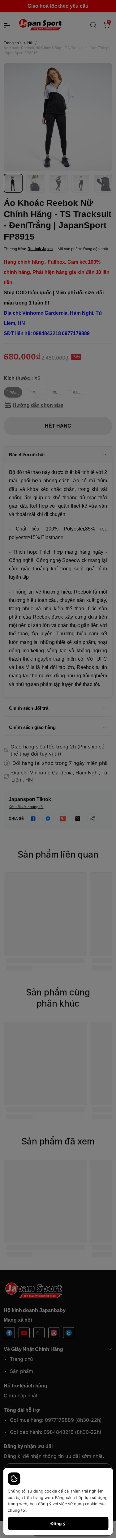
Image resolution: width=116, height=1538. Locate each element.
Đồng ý (58, 1523)
